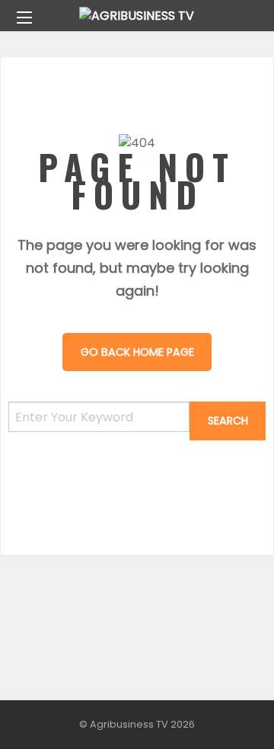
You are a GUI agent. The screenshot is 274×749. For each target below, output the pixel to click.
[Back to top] (225, 715)
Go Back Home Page (137, 352)
